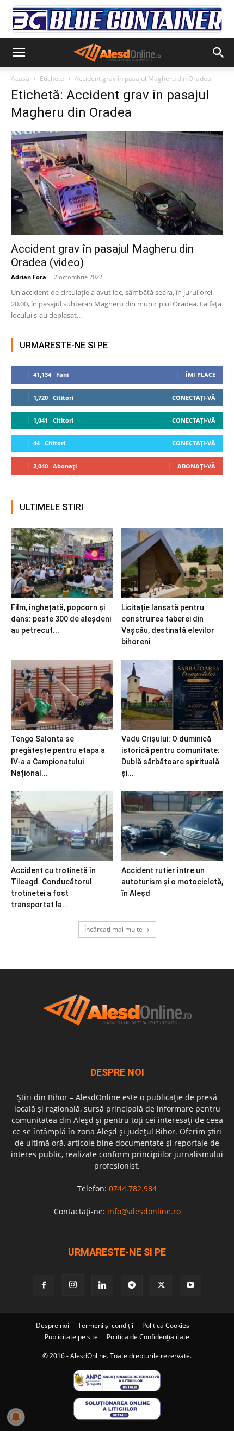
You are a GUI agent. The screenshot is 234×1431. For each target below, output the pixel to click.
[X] (161, 1285)
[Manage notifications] (15, 1417)
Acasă (20, 78)
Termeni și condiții (105, 1325)
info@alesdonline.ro (144, 1211)
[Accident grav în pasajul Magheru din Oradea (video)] (117, 183)
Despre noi (52, 1325)
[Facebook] (43, 1285)
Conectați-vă (193, 397)
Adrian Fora (28, 277)
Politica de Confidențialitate (148, 1336)
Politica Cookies (165, 1325)
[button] (18, 52)
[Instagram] (73, 1285)
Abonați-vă (196, 466)
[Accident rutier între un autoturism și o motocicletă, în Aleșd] (172, 826)
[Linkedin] (102, 1285)
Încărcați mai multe (113, 929)
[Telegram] (132, 1285)
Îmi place (200, 375)
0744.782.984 (133, 1188)
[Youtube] (190, 1285)
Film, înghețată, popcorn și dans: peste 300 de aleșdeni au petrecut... (61, 619)
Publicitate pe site (71, 1336)
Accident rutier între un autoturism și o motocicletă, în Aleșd (172, 881)
